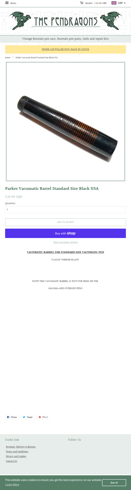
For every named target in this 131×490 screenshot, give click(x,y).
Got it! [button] (114, 482)
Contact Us (11, 461)
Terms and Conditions (17, 452)
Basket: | (96, 3)
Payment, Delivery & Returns (21, 447)
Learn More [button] (12, 484)
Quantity (10, 203)
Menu (13, 3)
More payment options (65, 242)
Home (7, 57)
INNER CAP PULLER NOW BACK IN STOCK (65, 49)
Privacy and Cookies (16, 456)
